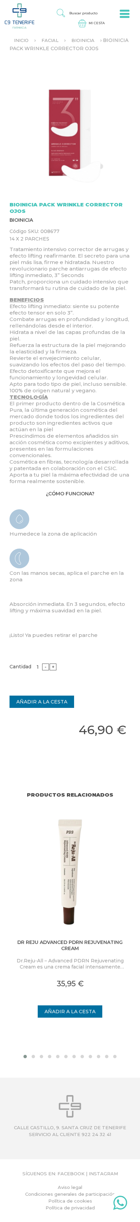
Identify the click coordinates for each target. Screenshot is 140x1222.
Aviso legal (70, 1187)
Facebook (71, 1173)
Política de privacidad (70, 1207)
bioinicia (82, 40)
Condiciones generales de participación (70, 1194)
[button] (25, 1056)
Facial (49, 40)
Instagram (103, 1173)
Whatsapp (120, 1204)
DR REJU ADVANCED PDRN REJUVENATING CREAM (70, 945)
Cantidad (20, 667)
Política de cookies (70, 1201)
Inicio (21, 40)
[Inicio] (17, 15)
